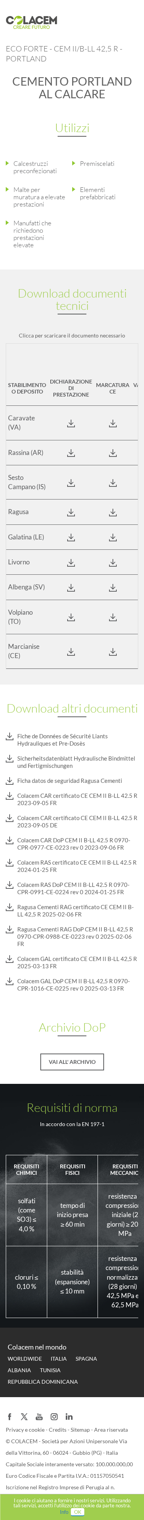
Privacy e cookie (26, 1429)
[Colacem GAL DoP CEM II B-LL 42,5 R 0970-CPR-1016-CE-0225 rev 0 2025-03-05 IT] (71, 537)
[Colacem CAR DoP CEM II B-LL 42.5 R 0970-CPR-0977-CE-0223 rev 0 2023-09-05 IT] (71, 422)
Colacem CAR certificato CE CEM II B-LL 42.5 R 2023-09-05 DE (77, 821)
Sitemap (81, 1429)
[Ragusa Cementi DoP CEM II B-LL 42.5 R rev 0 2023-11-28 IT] (71, 511)
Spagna (86, 1358)
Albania (19, 1370)
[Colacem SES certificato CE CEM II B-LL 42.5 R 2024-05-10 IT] (112, 482)
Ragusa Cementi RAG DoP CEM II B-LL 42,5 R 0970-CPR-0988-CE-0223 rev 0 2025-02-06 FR (75, 936)
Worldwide (25, 1358)
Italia (59, 1358)
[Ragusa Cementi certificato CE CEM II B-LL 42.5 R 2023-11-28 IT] (112, 511)
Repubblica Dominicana (43, 1381)
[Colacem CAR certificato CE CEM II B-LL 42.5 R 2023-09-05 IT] (112, 422)
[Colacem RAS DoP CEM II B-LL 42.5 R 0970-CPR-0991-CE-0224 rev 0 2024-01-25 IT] (71, 452)
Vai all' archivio (72, 1062)
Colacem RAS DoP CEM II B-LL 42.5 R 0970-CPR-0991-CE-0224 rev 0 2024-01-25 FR (73, 888)
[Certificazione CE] (112, 562)
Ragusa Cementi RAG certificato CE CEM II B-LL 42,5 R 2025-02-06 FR (75, 910)
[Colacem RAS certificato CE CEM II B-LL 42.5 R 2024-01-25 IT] (112, 452)
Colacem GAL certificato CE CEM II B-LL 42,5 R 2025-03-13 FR (77, 962)
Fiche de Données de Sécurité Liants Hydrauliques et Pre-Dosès (62, 740)
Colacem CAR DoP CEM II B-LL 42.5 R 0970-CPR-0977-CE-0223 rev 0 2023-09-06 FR (73, 844)
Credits (58, 1429)
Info (64, 1512)
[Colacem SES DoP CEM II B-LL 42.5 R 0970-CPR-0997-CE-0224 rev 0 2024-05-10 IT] (71, 482)
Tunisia (50, 1370)
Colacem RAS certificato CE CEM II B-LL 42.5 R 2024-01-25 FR (77, 866)
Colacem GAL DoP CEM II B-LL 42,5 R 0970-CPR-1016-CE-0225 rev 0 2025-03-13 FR (73, 984)
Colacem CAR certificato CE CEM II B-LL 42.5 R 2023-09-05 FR (77, 799)
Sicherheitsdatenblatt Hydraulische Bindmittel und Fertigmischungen (76, 762)
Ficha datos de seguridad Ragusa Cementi (69, 780)
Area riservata (111, 1429)
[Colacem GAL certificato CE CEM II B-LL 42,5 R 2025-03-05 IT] (112, 537)
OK (77, 1512)
